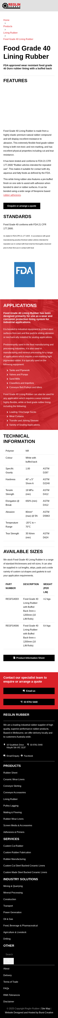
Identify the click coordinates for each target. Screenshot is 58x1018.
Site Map (45, 1008)
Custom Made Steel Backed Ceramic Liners (25, 872)
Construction (9, 899)
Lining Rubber (10, 799)
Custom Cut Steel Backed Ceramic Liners (24, 865)
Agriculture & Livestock (14, 932)
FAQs (6, 988)
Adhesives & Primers (13, 832)
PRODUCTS (12, 766)
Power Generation (12, 912)
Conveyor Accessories (14, 792)
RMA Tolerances (11, 995)
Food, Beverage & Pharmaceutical (20, 925)
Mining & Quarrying (13, 886)
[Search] (8, 961)
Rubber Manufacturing (14, 859)
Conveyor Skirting (12, 786)
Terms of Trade (10, 982)
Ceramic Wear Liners (13, 779)
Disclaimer (8, 1001)
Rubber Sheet (10, 773)
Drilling (7, 939)
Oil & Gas (8, 919)
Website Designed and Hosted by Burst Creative (29, 1012)
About (6, 968)
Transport (8, 906)
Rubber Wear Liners (13, 819)
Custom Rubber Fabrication (17, 852)
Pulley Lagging (10, 805)
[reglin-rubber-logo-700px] (11, 6)
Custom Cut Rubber (13, 846)
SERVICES (11, 839)
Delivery (7, 975)
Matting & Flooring (12, 812)
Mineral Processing (13, 892)
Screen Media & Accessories (17, 825)
